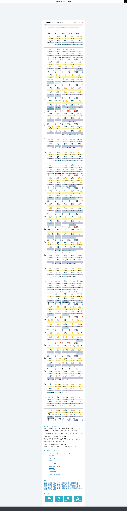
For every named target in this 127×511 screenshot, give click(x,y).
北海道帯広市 (68, 482)
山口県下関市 (55, 487)
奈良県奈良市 (64, 486)
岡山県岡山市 (46, 487)
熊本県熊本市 (55, 488)
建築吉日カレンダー (52, 469)
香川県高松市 (64, 487)
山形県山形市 (64, 483)
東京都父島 (62, 484)
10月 (72, 27)
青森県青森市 (46, 483)
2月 (54, 27)
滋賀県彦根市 (46, 486)
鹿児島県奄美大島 (74, 488)
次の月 (81, 27)
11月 (74, 27)
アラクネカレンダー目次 (51, 455)
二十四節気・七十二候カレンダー (55, 466)
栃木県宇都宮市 (77, 483)
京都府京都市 (50, 486)
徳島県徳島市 (59, 487)
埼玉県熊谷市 (50, 484)
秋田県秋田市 (59, 483)
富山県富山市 (76, 484)
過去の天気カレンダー (53, 471)
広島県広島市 (50, 487)
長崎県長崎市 (50, 488)
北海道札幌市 (46, 482)
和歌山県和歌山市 (68, 486)
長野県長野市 (59, 485)
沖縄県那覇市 (80, 488)
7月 (65, 27)
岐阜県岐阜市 (64, 485)
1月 (52, 27)
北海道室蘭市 (59, 482)
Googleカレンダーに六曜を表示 (54, 474)
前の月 (46, 27)
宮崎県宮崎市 (64, 488)
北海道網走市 (73, 482)
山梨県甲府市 (55, 485)
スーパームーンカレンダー (53, 463)
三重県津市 (77, 485)
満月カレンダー (51, 461)
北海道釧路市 (64, 482)
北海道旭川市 (55, 482)
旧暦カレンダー (51, 468)
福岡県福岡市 (77, 487)
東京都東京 (58, 484)
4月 (58, 27)
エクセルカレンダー (52, 458)
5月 (60, 27)
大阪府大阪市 (55, 486)
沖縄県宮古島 (50, 489)
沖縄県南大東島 (55, 489)
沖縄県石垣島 (46, 489)
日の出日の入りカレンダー (53, 460)
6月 (63, 27)
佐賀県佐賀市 (46, 488)
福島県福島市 (68, 483)
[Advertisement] (63, 11)
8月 (67, 27)
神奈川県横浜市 (67, 484)
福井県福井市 (50, 485)
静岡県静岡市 (68, 485)
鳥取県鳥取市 (74, 486)
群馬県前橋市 (46, 484)
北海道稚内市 (77, 482)
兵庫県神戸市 (59, 486)
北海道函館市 (50, 482)
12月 (77, 27)
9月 (69, 27)
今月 (49, 27)
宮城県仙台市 (55, 483)
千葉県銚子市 (55, 484)
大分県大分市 (59, 488)
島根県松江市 (78, 486)
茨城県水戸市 (73, 483)
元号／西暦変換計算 (52, 472)
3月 (56, 27)
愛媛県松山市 (68, 487)
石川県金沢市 (46, 485)
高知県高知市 (73, 487)
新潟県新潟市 (72, 484)
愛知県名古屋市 (73, 485)
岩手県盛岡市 (50, 483)
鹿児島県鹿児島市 (68, 488)
